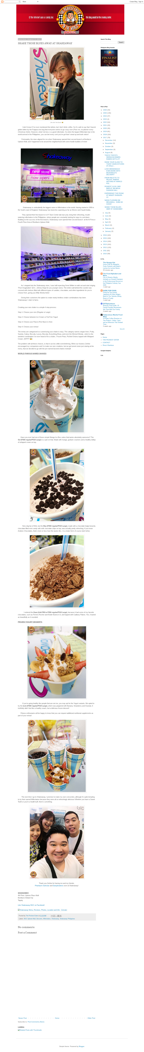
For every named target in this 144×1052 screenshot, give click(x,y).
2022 (105, 122)
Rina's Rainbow (108, 345)
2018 (105, 134)
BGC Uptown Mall (30, 919)
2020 (105, 128)
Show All (122, 329)
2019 (105, 131)
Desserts (39, 919)
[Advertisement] (57, 1000)
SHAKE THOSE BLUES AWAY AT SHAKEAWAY (114, 208)
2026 (105, 110)
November (109, 143)
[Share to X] (56, 916)
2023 (105, 119)
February (108, 228)
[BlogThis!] (54, 916)
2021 (105, 125)
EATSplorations (109, 304)
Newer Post (22, 1018)
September (109, 149)
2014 (105, 241)
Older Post (91, 1018)
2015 (105, 238)
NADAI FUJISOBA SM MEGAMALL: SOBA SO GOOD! (114, 202)
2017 (105, 137)
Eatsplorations (58, 886)
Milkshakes (47, 919)
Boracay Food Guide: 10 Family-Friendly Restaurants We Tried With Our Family (112, 307)
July (106, 213)
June (107, 216)
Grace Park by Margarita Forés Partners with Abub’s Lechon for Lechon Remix (112, 266)
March (107, 225)
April (107, 222)
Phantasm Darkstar (42, 886)
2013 (105, 244)
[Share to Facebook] (58, 916)
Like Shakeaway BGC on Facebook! (31, 905)
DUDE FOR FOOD (109, 290)
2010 (105, 253)
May (107, 219)
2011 (105, 250)
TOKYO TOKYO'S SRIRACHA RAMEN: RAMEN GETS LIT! (113, 157)
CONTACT (106, 342)
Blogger (81, 1046)
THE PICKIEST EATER (111, 340)
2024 (105, 116)
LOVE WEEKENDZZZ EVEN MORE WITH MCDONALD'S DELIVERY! (112, 171)
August (107, 152)
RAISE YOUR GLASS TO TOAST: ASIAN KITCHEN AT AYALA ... (114, 164)
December (109, 140)
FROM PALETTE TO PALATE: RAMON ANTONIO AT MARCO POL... (113, 180)
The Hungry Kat (109, 262)
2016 (105, 235)
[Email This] (52, 916)
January (108, 231)
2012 (105, 247)
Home (57, 1018)
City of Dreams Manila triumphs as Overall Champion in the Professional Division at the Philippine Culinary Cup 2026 (113, 281)
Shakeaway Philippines (67, 919)
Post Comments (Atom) (36, 1022)
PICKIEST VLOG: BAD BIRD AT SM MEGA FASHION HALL (113, 188)
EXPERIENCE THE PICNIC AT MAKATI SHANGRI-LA (114, 195)
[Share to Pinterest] (60, 916)
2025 (105, 113)
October (108, 146)
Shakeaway (55, 919)
